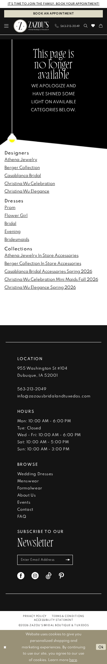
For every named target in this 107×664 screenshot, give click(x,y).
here (73, 659)
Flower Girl (16, 215)
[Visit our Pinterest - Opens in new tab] (61, 575)
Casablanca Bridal (22, 175)
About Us (26, 495)
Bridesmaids (16, 239)
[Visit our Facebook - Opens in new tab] (20, 575)
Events (24, 502)
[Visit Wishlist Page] (93, 26)
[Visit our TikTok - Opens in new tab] (49, 575)
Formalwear (29, 488)
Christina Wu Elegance (26, 191)
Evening (12, 231)
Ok (101, 646)
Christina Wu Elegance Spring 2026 (40, 287)
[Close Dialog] (5, 647)
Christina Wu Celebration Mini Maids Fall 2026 (51, 279)
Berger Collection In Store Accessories (42, 263)
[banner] (31, 26)
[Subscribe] (68, 560)
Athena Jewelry (20, 159)
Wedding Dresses (35, 473)
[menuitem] (6, 26)
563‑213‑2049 (32, 388)
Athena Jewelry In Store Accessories (41, 255)
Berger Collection (22, 167)
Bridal (10, 223)
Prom (9, 207)
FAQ (21, 516)
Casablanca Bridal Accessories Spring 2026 (48, 271)
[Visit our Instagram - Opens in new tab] (35, 575)
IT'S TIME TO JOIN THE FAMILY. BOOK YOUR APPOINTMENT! (54, 4)
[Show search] (85, 26)
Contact (25, 509)
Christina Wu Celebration (29, 183)
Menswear (28, 480)
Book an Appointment (53, 13)
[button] (6, 26)
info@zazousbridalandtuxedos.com (54, 396)
